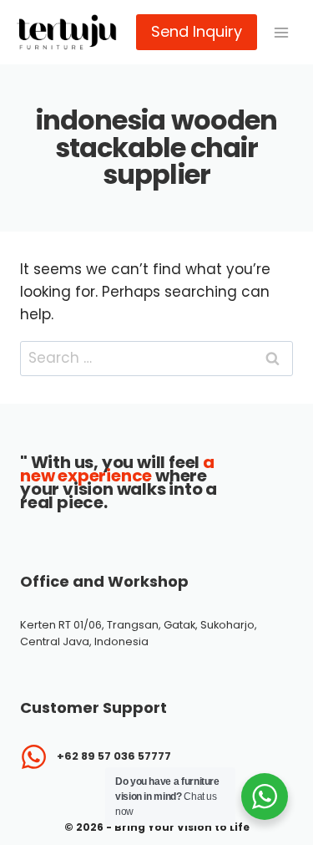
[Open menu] (280, 32)
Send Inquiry (196, 31)
